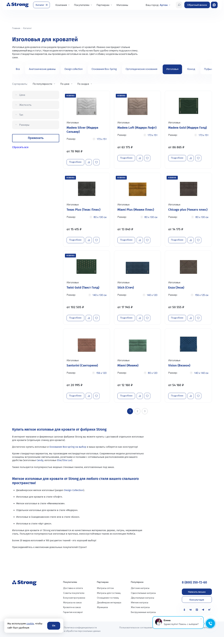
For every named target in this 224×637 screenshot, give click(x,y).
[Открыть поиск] (179, 5)
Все (18, 68)
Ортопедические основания (141, 68)
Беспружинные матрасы (143, 612)
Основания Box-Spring (104, 68)
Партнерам (102, 4)
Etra (59, 460)
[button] (208, 69)
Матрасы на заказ (72, 602)
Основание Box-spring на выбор (67, 446)
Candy (40, 460)
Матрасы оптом (105, 588)
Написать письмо (197, 591)
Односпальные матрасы (143, 593)
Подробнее (75, 161)
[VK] (190, 609)
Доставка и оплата (73, 588)
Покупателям (81, 4)
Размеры (24, 124)
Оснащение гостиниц (108, 597)
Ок (53, 625)
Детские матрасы (140, 588)
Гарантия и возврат (73, 612)
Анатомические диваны (42, 68)
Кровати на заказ (72, 607)
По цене (64, 83)
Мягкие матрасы (139, 602)
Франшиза (102, 607)
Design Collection (73, 490)
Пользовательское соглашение (136, 627)
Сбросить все (20, 147)
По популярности (42, 83)
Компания (61, 4)
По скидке (83, 83)
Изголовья (172, 68)
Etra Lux (67, 460)
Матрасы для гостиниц (109, 593)
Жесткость (25, 104)
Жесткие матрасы (140, 607)
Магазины (122, 4)
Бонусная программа (74, 597)
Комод (191, 68)
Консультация (197, 599)
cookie (30, 623)
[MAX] (196, 609)
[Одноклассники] (184, 609)
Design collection (73, 68)
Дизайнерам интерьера (109, 602)
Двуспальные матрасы (142, 597)
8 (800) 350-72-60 (194, 582)
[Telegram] (203, 609)
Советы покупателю (73, 593)
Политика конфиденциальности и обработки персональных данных (82, 629)
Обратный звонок (197, 4)
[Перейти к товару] (86, 130)
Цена (22, 94)
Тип (21, 114)
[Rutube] (209, 609)
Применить (35, 138)
